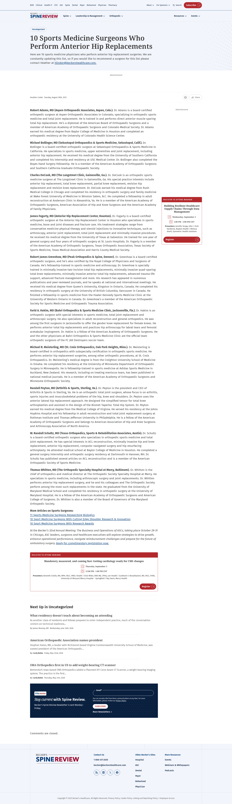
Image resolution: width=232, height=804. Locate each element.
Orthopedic (115, 16)
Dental (75, 5)
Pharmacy (112, 5)
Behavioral (91, 5)
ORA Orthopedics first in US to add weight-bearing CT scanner (73, 665)
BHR (32, 5)
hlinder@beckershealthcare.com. (75, 63)
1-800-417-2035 (101, 759)
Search (179, 5)
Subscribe (191, 5)
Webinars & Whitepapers (177, 765)
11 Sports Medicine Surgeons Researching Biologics (62, 515)
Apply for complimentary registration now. (82, 543)
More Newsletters (101, 712)
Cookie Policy (126, 798)
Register (146, 586)
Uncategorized (38, 29)
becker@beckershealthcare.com (110, 765)
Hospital (139, 759)
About (149, 5)
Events (194, 16)
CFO (56, 5)
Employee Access (167, 798)
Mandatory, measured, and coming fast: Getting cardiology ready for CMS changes (94, 561)
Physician (102, 5)
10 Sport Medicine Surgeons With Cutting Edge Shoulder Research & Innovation (80, 519)
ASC (61, 5)
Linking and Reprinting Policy (145, 798)
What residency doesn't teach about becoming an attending (71, 615)
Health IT (48, 5)
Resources (179, 16)
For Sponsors (162, 5)
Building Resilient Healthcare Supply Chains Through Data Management (182, 208)
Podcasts (169, 770)
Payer (82, 5)
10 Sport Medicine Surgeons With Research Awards (62, 523)
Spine (67, 5)
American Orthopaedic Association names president (66, 640)
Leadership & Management (89, 16)
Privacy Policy (121, 701)
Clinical (39, 5)
